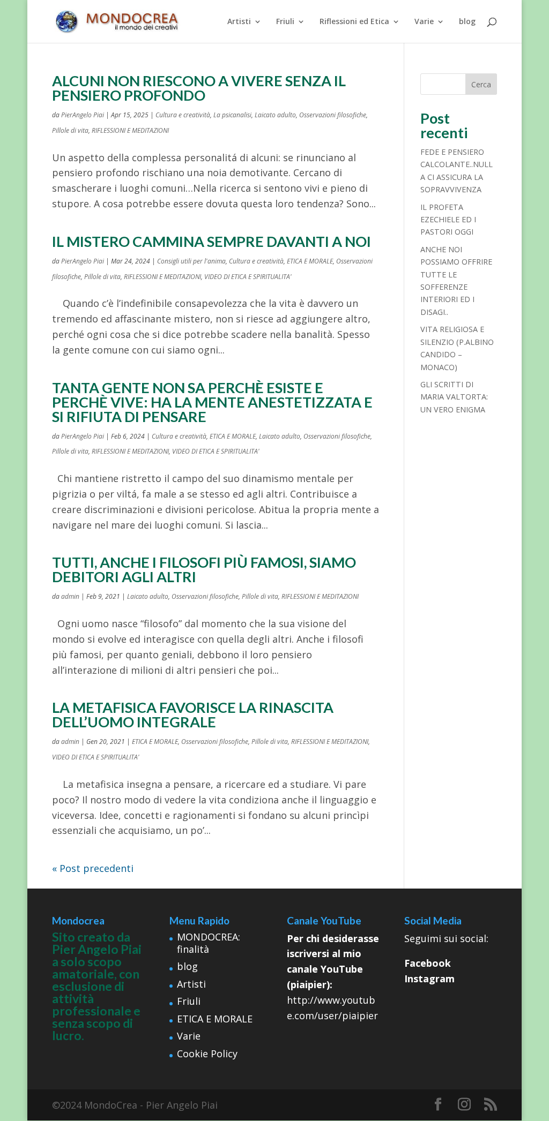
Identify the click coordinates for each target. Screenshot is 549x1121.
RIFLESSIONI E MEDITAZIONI (130, 130)
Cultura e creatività (182, 114)
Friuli (285, 22)
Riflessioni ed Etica (354, 22)
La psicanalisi (232, 114)
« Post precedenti (92, 868)
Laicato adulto (275, 114)
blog (467, 22)
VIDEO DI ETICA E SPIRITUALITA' (248, 276)
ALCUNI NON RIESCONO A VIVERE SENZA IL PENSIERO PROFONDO (199, 88)
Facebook (427, 963)
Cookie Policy (207, 1053)
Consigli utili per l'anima (191, 261)
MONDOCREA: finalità (208, 943)
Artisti (239, 22)
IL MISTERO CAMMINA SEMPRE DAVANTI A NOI (211, 241)
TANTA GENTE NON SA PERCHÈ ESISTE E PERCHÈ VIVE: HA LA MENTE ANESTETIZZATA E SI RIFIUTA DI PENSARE (212, 402)
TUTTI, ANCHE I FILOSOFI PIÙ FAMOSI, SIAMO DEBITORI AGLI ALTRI (204, 569)
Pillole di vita (70, 130)
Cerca (481, 84)
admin (70, 596)
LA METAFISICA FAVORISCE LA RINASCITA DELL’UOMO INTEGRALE (192, 714)
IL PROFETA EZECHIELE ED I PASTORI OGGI (448, 219)
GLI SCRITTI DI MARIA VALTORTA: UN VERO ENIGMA (454, 397)
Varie (424, 22)
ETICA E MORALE (310, 261)
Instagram (429, 978)
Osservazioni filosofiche (332, 114)
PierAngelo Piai (82, 114)
